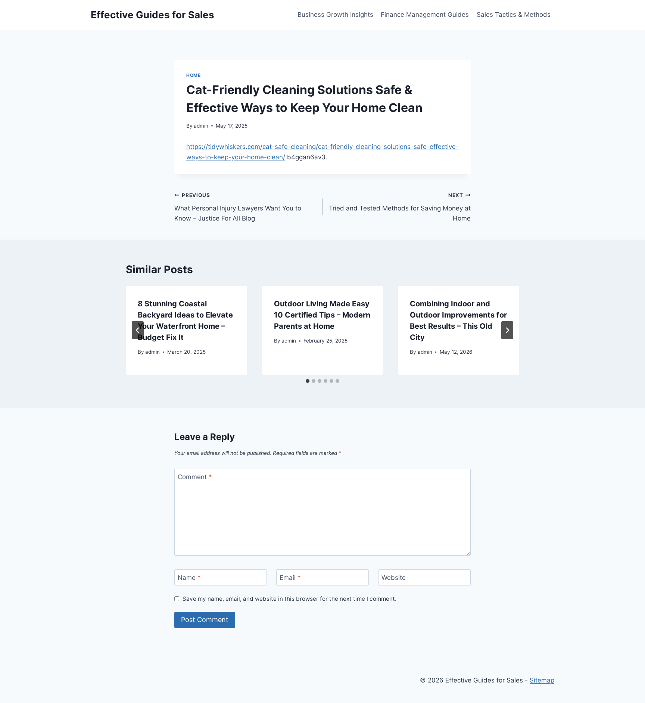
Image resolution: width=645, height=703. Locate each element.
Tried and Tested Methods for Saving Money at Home (400, 207)
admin (201, 126)
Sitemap (542, 680)
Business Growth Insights (335, 14)
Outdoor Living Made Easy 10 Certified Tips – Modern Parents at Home (322, 315)
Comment (195, 477)
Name (189, 577)
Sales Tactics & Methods (514, 14)
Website (393, 577)
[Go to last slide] (138, 330)
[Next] (507, 330)
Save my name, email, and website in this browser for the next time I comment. (289, 598)
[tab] (307, 381)
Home (193, 75)
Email (290, 577)
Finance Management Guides (425, 14)
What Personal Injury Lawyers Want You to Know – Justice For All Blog (237, 207)
